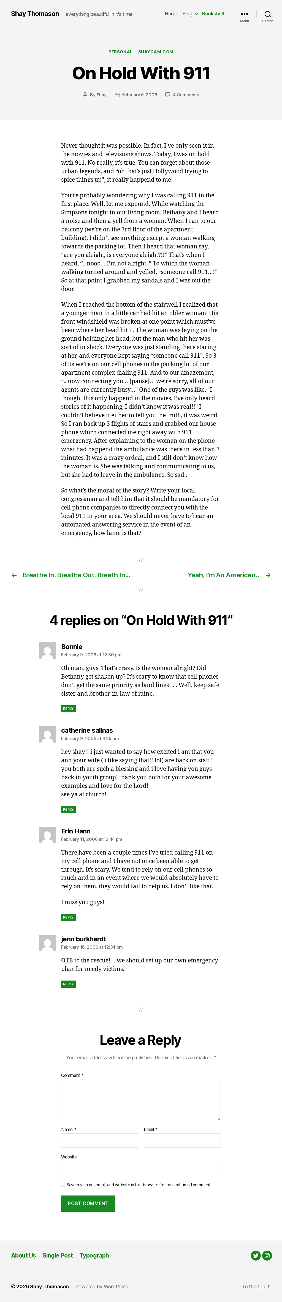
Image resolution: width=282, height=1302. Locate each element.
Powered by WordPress (101, 1286)
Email (151, 1129)
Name (68, 1129)
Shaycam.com (155, 51)
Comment (72, 1075)
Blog (187, 13)
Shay (102, 94)
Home (171, 13)
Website (69, 1156)
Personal (120, 51)
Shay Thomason (35, 13)
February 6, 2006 (139, 94)
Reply (68, 709)
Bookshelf (213, 13)
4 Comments (186, 94)
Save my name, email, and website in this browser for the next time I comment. (139, 1184)
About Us (23, 1255)
